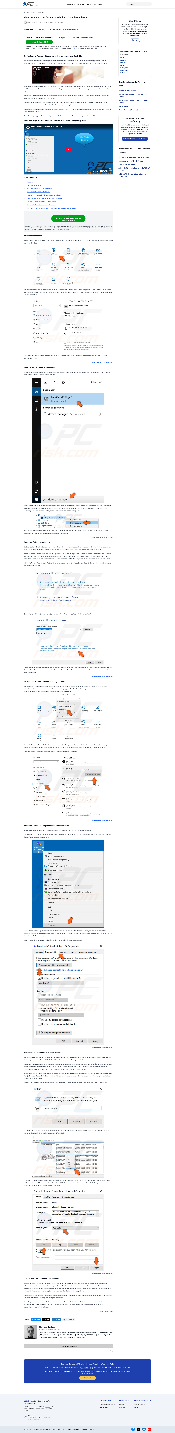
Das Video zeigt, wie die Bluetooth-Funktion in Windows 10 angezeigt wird (51, 208)
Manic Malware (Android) (128, 110)
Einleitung (41, 29)
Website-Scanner (139, 1404)
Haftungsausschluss (73, 1429)
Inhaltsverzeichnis (55, 29)
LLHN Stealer (123, 106)
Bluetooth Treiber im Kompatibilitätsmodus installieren (45, 198)
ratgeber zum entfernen (75, 4)
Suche (136, 1407)
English (122, 57)
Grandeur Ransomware (127, 91)
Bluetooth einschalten (34, 185)
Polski (122, 73)
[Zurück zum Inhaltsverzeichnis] (102, 362)
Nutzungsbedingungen (87, 1429)
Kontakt (121, 1404)
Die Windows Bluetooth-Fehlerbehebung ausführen (44, 195)
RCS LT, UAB (28, 1401)
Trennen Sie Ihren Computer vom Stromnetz (41, 205)
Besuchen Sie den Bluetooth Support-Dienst (41, 202)
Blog (100, 4)
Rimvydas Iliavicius (34, 22)
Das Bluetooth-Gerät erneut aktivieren (39, 188)
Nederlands (124, 70)
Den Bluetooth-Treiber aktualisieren (38, 192)
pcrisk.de (47, 1407)
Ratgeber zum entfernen (107, 1404)
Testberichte (91, 4)
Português (124, 68)
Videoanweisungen (71, 29)
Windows (41, 12)
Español (123, 60)
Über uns (135, 40)
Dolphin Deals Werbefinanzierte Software (133, 157)
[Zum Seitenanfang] (106, 1311)
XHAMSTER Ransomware (127, 164)
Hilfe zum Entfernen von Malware (134, 139)
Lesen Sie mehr (64, 229)
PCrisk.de (27, 12)
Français (123, 63)
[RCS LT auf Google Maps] (25, 1417)
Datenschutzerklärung (58, 1429)
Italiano (122, 65)
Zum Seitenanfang (107, 1351)
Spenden (87, 1378)
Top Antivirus (104, 1407)
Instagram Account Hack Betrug (130, 161)
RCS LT (75, 48)
